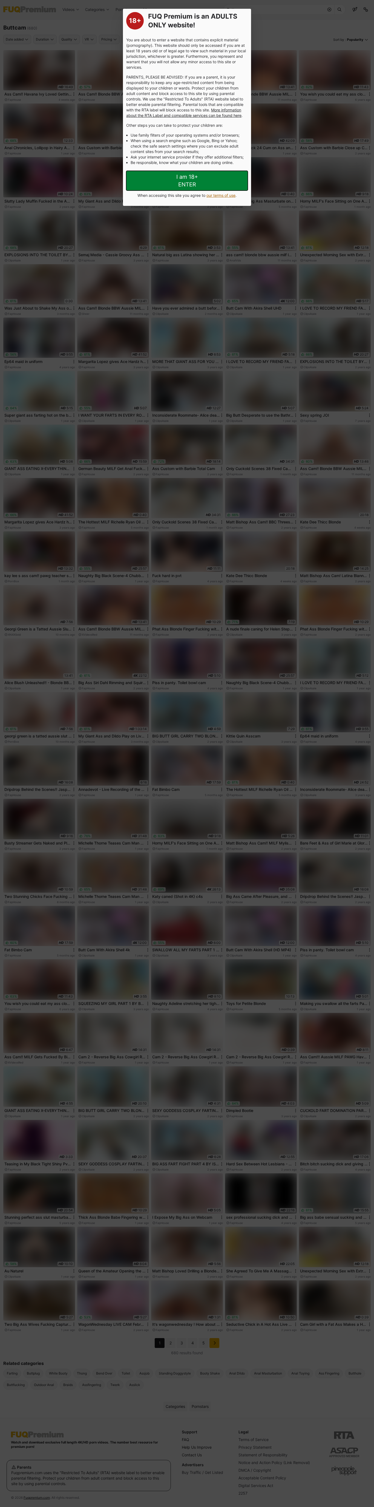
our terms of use (220, 195)
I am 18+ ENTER (187, 181)
